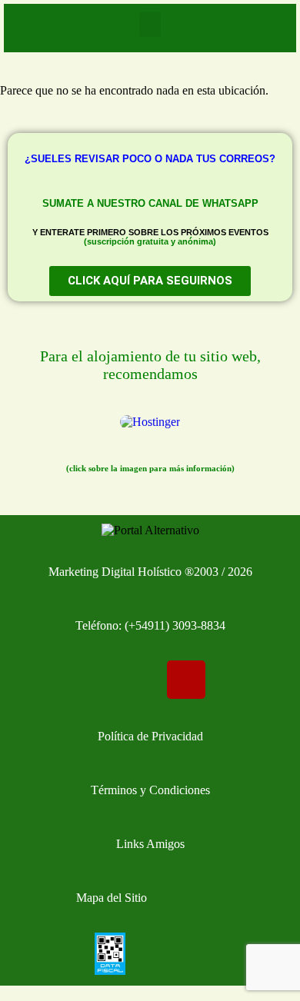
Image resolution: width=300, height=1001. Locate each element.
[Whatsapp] (259, 679)
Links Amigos (150, 843)
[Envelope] (41, 679)
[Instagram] (186, 679)
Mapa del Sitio (111, 897)
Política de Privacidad (150, 736)
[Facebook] (114, 679)
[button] (150, 24)
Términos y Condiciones (150, 789)
